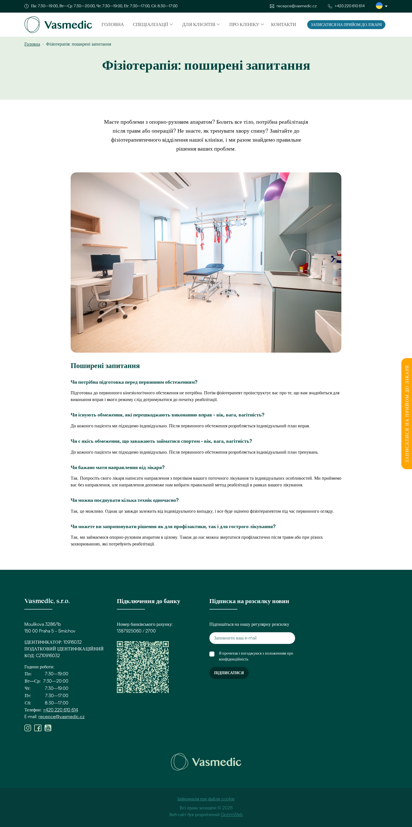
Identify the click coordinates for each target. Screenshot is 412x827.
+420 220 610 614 (350, 6)
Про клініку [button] (244, 24)
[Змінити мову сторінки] (382, 6)
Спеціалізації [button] (150, 24)
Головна (112, 24)
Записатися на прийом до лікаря (346, 25)
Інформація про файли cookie (206, 799)
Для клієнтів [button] (198, 24)
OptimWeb (232, 814)
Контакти (283, 24)
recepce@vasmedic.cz (297, 6)
